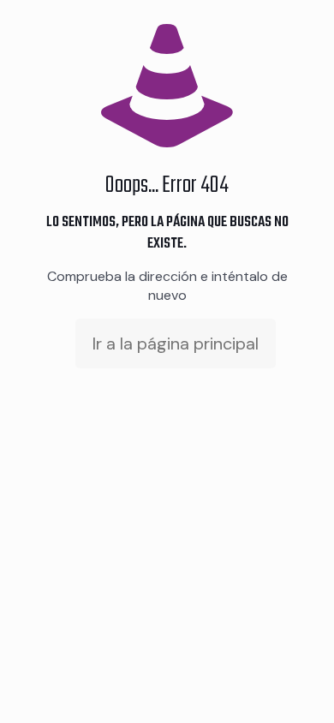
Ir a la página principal (175, 343)
